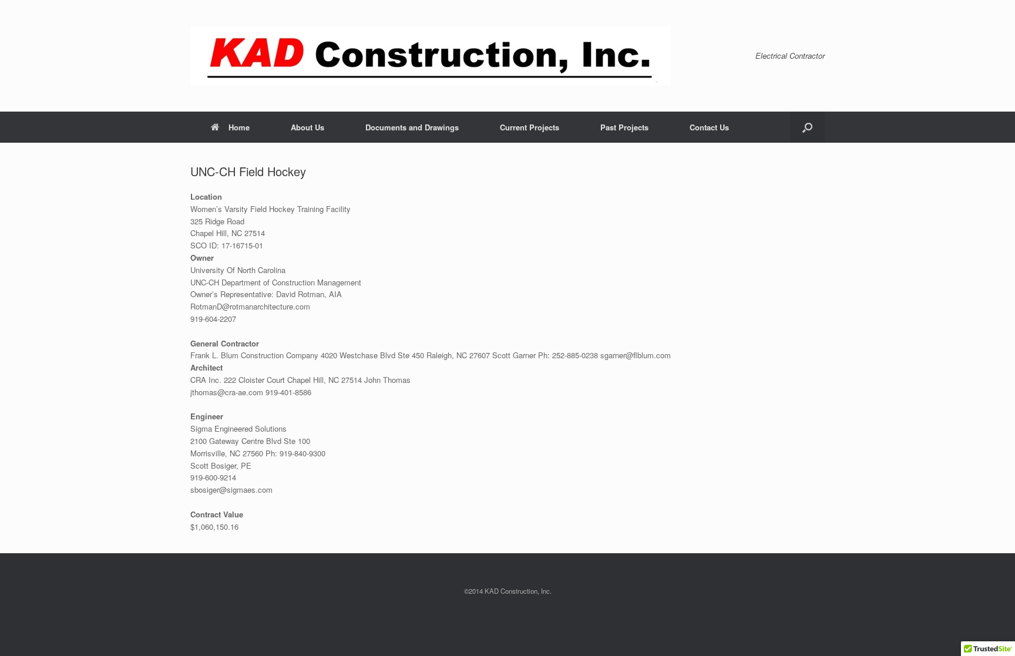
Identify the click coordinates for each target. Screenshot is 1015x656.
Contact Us (709, 127)
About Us (307, 127)
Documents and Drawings (412, 127)
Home (239, 127)
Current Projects (529, 127)
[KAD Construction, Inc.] (430, 55)
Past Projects (624, 127)
